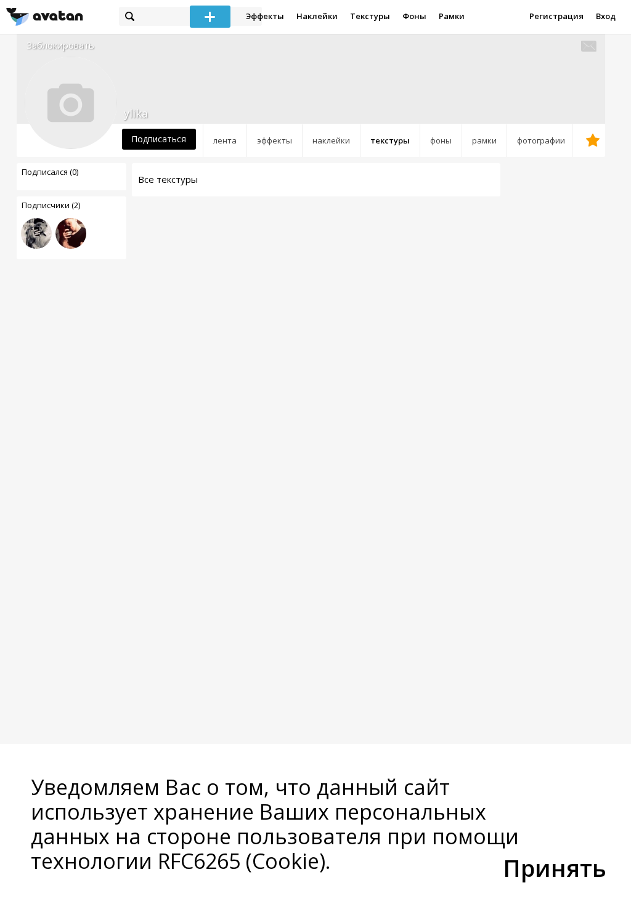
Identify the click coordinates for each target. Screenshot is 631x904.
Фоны (414, 16)
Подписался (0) (50, 171)
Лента (225, 140)
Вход (606, 16)
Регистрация (556, 16)
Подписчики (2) (51, 205)
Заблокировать (60, 45)
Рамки (452, 16)
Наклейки (317, 16)
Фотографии (541, 140)
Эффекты (265, 16)
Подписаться (158, 139)
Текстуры (370, 16)
